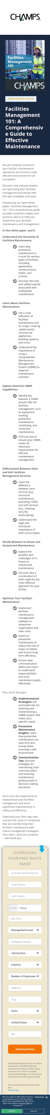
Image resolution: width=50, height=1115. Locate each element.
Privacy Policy (13, 1090)
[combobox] (13, 908)
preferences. (39, 1097)
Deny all (34, 1111)
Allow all (12, 1111)
